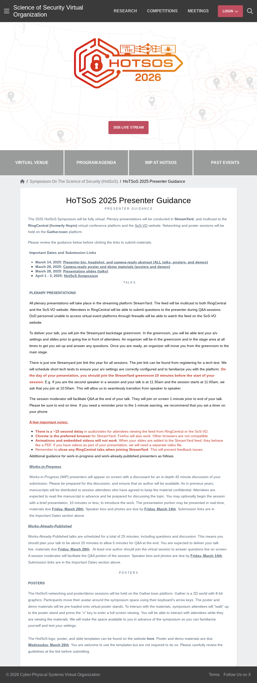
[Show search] (250, 11)
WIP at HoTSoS (161, 162)
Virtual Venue (31, 162)
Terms (214, 674)
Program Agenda (96, 162)
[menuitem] (125, 11)
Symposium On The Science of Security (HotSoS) (74, 181)
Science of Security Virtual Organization (48, 11)
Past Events (225, 162)
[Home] (22, 181)
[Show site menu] (6, 11)
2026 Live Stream (128, 127)
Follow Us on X (237, 674)
